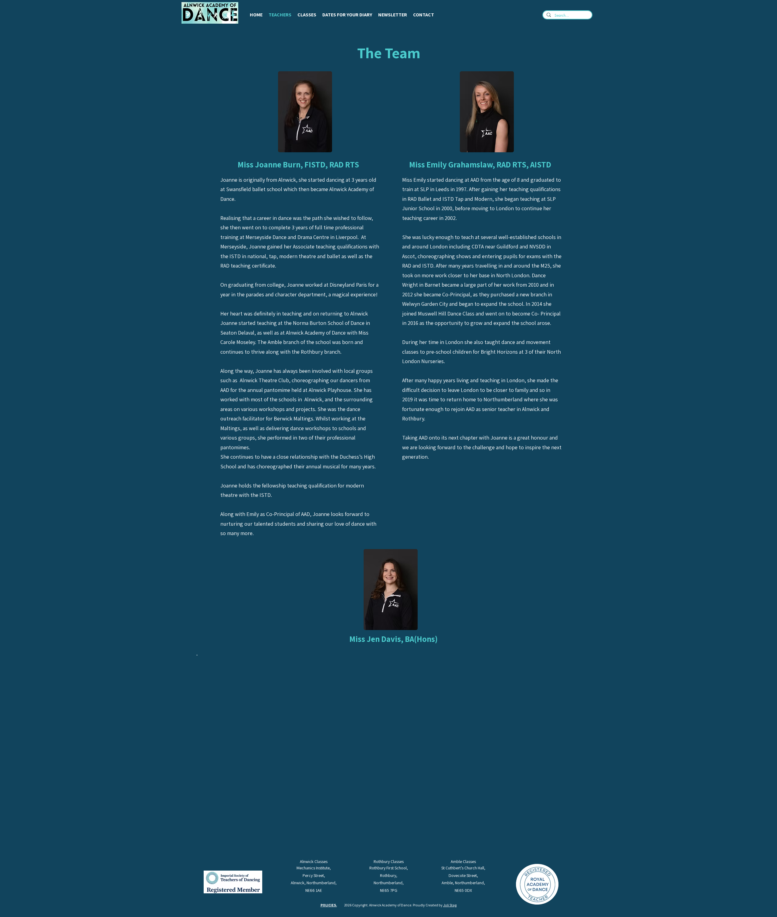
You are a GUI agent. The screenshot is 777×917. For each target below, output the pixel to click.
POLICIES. (329, 905)
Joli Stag (449, 905)
